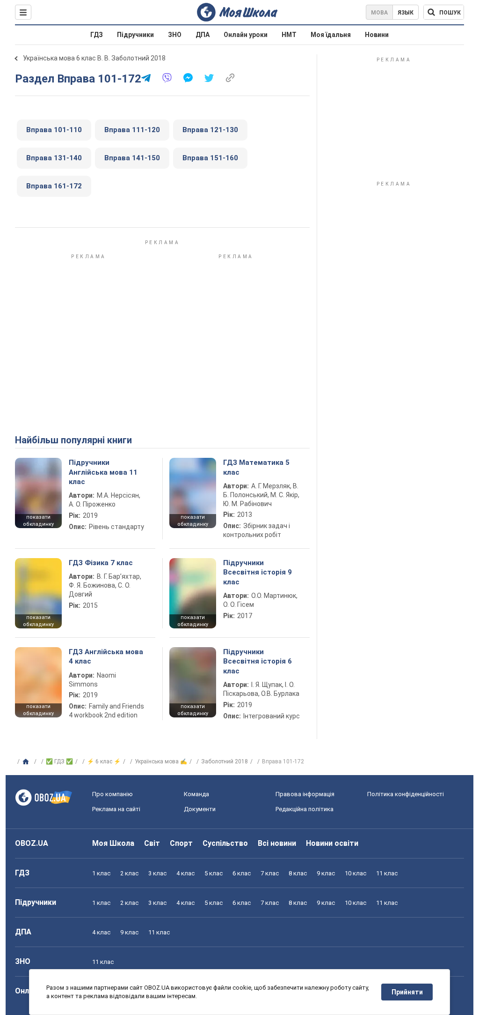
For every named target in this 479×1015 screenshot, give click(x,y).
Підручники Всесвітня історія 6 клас (257, 661)
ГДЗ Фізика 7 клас (101, 563)
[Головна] (27, 762)
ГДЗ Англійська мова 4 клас (106, 656)
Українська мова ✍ (161, 761)
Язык (406, 12)
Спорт (181, 843)
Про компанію (112, 794)
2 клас (129, 873)
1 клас (101, 873)
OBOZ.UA (31, 843)
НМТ (289, 34)
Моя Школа (113, 843)
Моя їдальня (331, 34)
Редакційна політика (305, 809)
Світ (152, 843)
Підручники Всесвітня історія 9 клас (257, 572)
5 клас (213, 873)
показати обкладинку (38, 520)
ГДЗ (96, 34)
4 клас (185, 873)
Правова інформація (305, 794)
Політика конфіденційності (405, 794)
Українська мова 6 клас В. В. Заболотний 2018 (94, 58)
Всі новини (277, 843)
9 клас (326, 873)
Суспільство (225, 843)
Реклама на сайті (116, 809)
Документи (200, 809)
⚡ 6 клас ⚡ (104, 761)
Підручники (135, 34)
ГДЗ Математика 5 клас (256, 467)
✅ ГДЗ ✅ (59, 761)
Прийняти (407, 992)
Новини (377, 34)
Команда (196, 794)
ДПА (203, 34)
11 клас (387, 873)
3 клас (157, 873)
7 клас (270, 873)
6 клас (241, 873)
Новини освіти (332, 843)
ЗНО (174, 34)
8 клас (298, 873)
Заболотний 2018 (224, 761)
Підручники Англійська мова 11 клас (103, 472)
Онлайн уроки (246, 34)
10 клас (355, 873)
